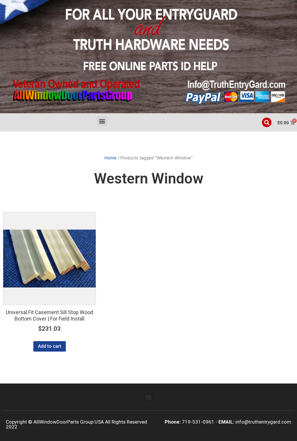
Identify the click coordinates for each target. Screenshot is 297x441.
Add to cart (49, 346)
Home (110, 158)
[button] (102, 121)
